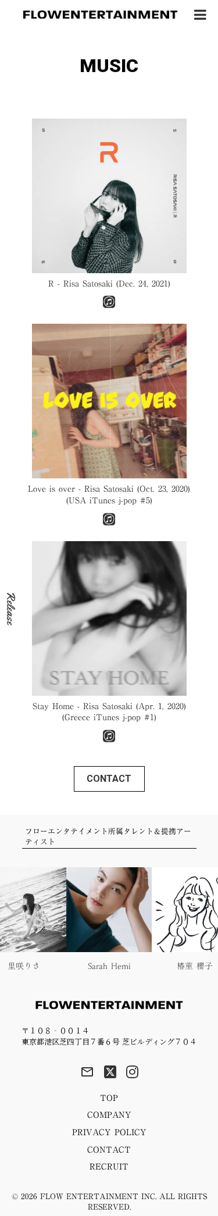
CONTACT (109, 1150)
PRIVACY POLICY (109, 1133)
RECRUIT (109, 1167)
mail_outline (87, 1072)
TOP (109, 1098)
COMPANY (109, 1115)
